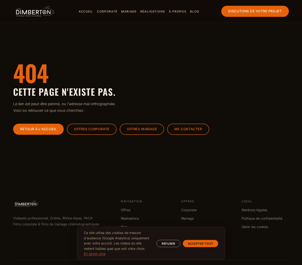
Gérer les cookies (255, 227)
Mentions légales (254, 210)
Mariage (129, 11)
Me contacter (188, 129)
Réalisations (152, 11)
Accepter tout (200, 243)
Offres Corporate (92, 129)
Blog (194, 11)
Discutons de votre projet (255, 11)
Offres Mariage (142, 129)
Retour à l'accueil (38, 129)
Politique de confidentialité (262, 218)
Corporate (107, 11)
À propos (177, 11)
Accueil (86, 11)
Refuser (168, 243)
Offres (125, 210)
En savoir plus (94, 254)
